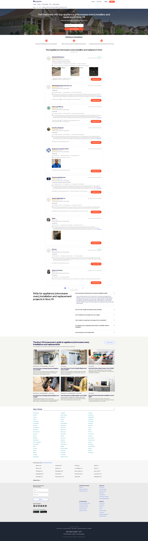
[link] (74, 58)
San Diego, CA (39, 476)
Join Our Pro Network (83, 505)
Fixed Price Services (83, 491)
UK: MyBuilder (89, 528)
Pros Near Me (102, 494)
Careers (101, 506)
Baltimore (63, 417)
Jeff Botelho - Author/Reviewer (40, 366)
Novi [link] (40, 7)
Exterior (39, 4)
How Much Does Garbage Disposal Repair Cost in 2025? (46, 396)
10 (82, 288)
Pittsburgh (90, 419)
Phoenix (35, 415)
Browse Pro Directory (83, 489)
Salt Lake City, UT (79, 474)
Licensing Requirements (104, 498)
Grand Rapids (64, 423)
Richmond (90, 444)
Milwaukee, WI (39, 471)
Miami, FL (96, 468)
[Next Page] (86, 288)
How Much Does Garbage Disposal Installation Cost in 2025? (45, 369)
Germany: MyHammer (67, 528)
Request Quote (96, 79)
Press (100, 508)
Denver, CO (38, 468)
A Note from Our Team (103, 496)
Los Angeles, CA (78, 468)
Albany (62, 436)
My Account (101, 487)
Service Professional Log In (84, 503)
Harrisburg (90, 415)
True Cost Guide (102, 489)
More (50, 4)
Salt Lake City (91, 440)
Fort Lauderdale (37, 442)
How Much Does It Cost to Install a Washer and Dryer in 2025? (73, 369)
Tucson (34, 417)
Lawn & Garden (45, 4)
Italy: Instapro (74, 528)
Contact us (101, 512)
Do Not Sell (75, 532)
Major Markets (37, 409)
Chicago (35, 454)
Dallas (89, 429)
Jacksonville (36, 444)
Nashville (90, 425)
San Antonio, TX (98, 474)
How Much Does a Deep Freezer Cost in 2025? (101, 368)
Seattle (90, 448)
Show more (99, 96)
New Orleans (64, 415)
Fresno (34, 419)
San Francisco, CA (59, 476)
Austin (89, 427)
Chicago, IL (77, 465)
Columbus (63, 454)
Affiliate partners (102, 516)
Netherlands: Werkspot (82, 528)
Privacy (67, 532)
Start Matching (74, 29)
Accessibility (80, 532)
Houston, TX (58, 468)
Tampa (34, 450)
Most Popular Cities (37, 462)
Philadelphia (91, 417)
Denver (35, 436)
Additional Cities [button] (36, 480)
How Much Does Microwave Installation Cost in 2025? (101, 396)
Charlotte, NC (58, 465)
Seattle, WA (77, 476)
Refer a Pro (101, 492)
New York (63, 438)
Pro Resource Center (83, 506)
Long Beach (36, 421)
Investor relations (102, 510)
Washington (36, 440)
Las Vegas (63, 433)
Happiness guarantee (103, 514)
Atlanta (34, 452)
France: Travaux (59, 528)
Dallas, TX (96, 465)
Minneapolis (63, 425)
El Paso (90, 431)
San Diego (35, 429)
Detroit (62, 421)
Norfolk (90, 442)
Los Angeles (36, 423)
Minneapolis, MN (59, 471)
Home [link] (34, 7)
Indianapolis (36, 456)
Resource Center (102, 491)
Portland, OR (58, 474)
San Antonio (91, 438)
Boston (62, 419)
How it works (102, 503)
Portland (90, 413)
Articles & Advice (55, 4)
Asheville (63, 440)
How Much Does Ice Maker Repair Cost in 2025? (74, 395)
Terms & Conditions (81, 534)
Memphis (90, 423)
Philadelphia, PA (39, 474)
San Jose (35, 433)
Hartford (35, 438)
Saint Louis (63, 431)
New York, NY (97, 471)
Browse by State (47, 462)
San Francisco (36, 431)
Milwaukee (90, 452)
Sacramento (36, 427)
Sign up (40, 499)
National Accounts (83, 510)
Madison (90, 450)
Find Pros (81, 487)
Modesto (35, 425)
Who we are (101, 505)
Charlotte (63, 442)
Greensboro (63, 444)
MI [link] (37, 7)
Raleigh (62, 446)
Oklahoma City (64, 456)
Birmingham (36, 413)
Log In (105, 1)
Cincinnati (63, 450)
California (70, 532)
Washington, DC (98, 476)
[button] (56, 71)
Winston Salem (64, 448)
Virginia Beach (91, 446)
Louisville (63, 413)
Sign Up (112, 1)
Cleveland (63, 452)
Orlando (35, 448)
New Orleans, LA (79, 471)
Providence (91, 421)
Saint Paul (63, 427)
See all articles (109, 342)
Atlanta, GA (38, 465)
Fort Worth (90, 433)
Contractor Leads (83, 508)
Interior (34, 4)
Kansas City (63, 429)
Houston (90, 436)
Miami (34, 446)
